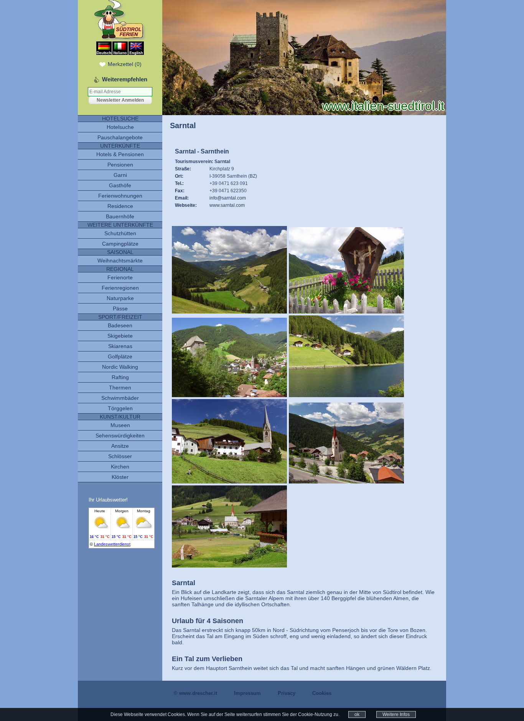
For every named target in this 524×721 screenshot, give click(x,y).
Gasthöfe (120, 185)
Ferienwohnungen (120, 196)
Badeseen (120, 325)
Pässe (120, 308)
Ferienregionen (120, 288)
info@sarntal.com (227, 198)
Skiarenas (120, 346)
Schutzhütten (120, 233)
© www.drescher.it (195, 693)
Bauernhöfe (120, 216)
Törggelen (120, 408)
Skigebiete (120, 336)
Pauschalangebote (120, 137)
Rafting (120, 377)
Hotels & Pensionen (120, 154)
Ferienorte (120, 277)
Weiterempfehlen (124, 79)
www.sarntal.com (227, 205)
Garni (120, 175)
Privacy (286, 693)
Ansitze (120, 446)
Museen (120, 425)
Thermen (120, 387)
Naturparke (120, 298)
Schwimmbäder (120, 398)
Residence (120, 206)
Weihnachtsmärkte (120, 260)
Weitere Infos (396, 714)
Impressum (247, 693)
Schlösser (120, 456)
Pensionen (120, 165)
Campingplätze (120, 244)
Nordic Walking (120, 367)
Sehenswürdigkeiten (120, 435)
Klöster (120, 477)
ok (356, 714)
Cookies (321, 693)
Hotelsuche (120, 127)
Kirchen (120, 467)
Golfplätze (120, 356)
